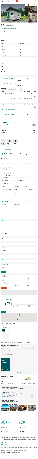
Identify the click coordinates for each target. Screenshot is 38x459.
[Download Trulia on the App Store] (5, 444)
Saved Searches (26, 1)
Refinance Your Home (13, 28)
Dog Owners (10, 356)
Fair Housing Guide (11, 447)
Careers (13, 447)
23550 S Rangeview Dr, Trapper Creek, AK (7, 78)
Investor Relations (19, 447)
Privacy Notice (31, 447)
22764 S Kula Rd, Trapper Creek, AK (6, 83)
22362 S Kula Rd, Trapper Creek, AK (6, 85)
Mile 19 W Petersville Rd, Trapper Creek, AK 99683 (8, 109)
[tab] (3, 272)
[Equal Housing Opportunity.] (9, 452)
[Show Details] (35, 58)
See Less (3, 267)
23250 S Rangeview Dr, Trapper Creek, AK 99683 (8, 98)
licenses (21, 439)
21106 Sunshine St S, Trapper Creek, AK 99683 (8, 114)
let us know (25, 450)
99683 (11, 163)
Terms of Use (22, 447)
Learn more (29, 342)
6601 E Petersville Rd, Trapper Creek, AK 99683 (8, 104)
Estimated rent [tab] (10, 122)
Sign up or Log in (32, 1)
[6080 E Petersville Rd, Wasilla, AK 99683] (5, 408)
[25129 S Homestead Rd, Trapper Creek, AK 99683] (14, 408)
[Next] (36, 410)
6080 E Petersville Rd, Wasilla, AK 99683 (7, 102)
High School (14, 323)
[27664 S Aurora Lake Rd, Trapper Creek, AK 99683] (32, 408)
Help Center (16, 452)
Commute (18, 356)
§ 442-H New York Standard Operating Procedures (6, 440)
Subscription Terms (26, 447)
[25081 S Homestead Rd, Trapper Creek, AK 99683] (23, 408)
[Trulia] (2, 444)
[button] (17, 1)
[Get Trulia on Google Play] (10, 444)
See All (3, 353)
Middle (11, 323)
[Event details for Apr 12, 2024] (35, 276)
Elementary (6, 323)
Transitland (10, 437)
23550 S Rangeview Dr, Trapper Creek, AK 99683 (8, 93)
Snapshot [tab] (3, 299)
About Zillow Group (6, 447)
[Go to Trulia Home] (2, 1)
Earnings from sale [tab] (4, 122)
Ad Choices (34, 447)
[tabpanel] (19, 129)
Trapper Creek (3, 393)
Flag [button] (7, 369)
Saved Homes (21, 1)
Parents (15, 356)
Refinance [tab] (15, 122)
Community (5, 356)
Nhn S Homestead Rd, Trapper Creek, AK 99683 (8, 107)
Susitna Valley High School (24, 395)
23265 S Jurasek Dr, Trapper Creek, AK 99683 (8, 100)
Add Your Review (19, 372)
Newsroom (16, 447)
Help (28, 447)
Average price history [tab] (9, 299)
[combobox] (11, 1)
